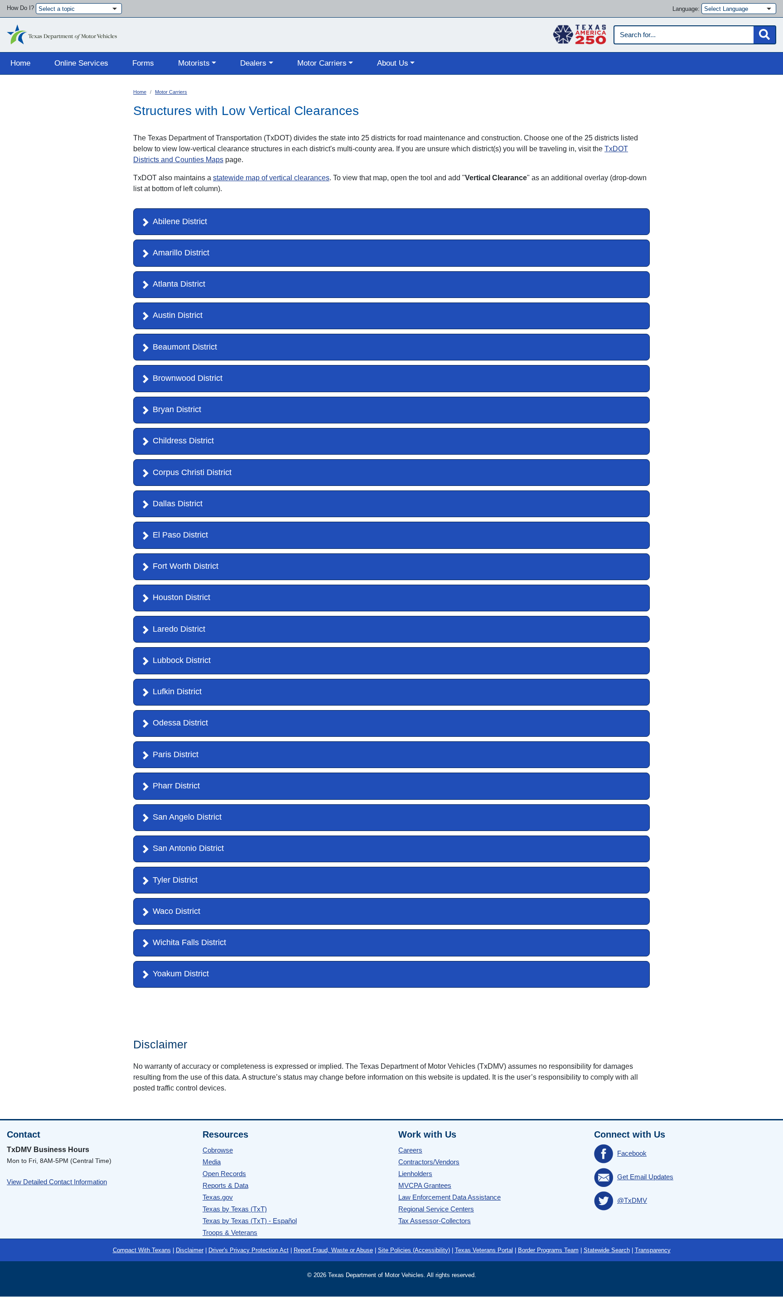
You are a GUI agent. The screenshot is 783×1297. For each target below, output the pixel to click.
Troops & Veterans (230, 1232)
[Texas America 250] (579, 32)
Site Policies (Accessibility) (414, 1250)
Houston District (181, 597)
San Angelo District (187, 816)
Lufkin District (177, 691)
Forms (143, 63)
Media (212, 1162)
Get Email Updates (645, 1177)
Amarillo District (181, 252)
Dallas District (178, 503)
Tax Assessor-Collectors (434, 1221)
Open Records (224, 1173)
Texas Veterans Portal (484, 1250)
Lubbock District (182, 660)
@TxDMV (632, 1200)
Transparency (653, 1250)
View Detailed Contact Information (57, 1182)
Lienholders (415, 1173)
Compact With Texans (142, 1250)
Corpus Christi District (192, 472)
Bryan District (177, 409)
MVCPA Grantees (424, 1185)
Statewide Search (607, 1250)
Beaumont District (185, 346)
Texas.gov (218, 1197)
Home (20, 63)
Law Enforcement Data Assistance (449, 1197)
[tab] (391, 221)
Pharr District (176, 785)
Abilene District (180, 221)
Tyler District (175, 879)
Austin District (178, 315)
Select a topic (57, 8)
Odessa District (180, 722)
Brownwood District (187, 378)
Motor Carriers (171, 92)
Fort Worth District (185, 566)
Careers (410, 1150)
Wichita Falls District (189, 942)
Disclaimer (189, 1250)
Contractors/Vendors (428, 1162)
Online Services (81, 63)
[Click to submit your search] (764, 34)
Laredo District (179, 629)
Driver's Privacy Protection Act (248, 1250)
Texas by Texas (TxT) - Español (250, 1221)
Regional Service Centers (436, 1209)
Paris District (175, 754)
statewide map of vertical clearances (271, 178)
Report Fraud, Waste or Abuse (333, 1250)
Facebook (632, 1153)
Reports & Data (225, 1185)
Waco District (176, 911)
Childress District (183, 440)
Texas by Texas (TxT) (235, 1209)
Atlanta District (179, 283)
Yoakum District (181, 973)
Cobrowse (218, 1150)
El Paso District (180, 534)
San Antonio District (188, 848)
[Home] (62, 32)
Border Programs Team (548, 1250)
